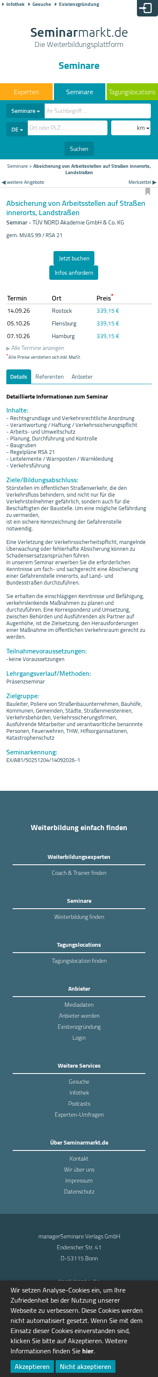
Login (79, 1037)
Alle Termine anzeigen (37, 347)
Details (18, 376)
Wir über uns (79, 1169)
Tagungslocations (132, 91)
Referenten (49, 376)
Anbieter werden (79, 1015)
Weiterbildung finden (79, 916)
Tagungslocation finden (79, 960)
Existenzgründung (79, 4)
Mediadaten (79, 1004)
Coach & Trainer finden (79, 872)
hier (88, 1350)
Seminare (79, 91)
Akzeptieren (32, 1366)
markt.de (79, 38)
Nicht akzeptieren (85, 1366)
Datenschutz (79, 1191)
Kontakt (79, 1158)
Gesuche (41, 4)
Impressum (79, 1180)
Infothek (15, 4)
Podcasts (79, 1103)
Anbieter (82, 376)
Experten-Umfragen (79, 1114)
